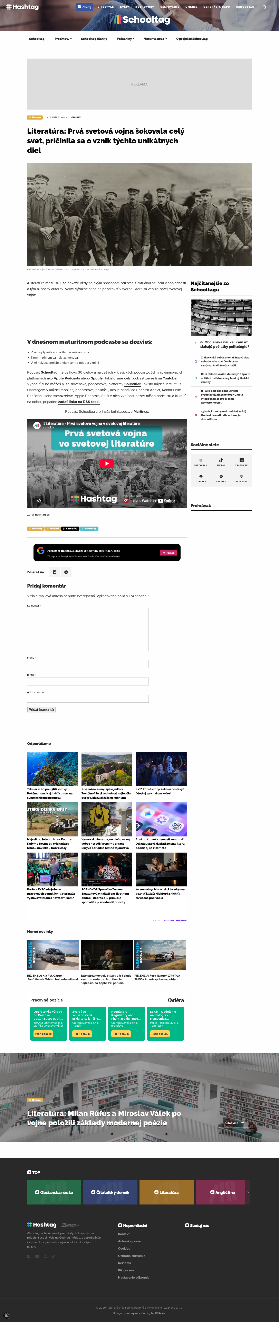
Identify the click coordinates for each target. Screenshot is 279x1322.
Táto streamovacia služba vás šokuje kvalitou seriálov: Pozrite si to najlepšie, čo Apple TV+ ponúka (106, 979)
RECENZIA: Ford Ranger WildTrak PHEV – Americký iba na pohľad (157, 977)
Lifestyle (106, 7)
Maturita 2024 (154, 39)
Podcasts (242, 481)
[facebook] (28, 1256)
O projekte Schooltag (192, 39)
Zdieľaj (86, 7)
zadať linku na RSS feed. (79, 401)
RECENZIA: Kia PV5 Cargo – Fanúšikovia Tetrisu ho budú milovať (52, 977)
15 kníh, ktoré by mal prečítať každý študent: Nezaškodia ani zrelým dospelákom (223, 415)
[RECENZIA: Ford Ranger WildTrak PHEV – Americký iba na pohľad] (160, 954)
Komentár (34, 605)
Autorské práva (129, 1241)
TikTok (221, 465)
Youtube (169, 378)
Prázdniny (124, 39)
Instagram (201, 465)
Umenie (191, 7)
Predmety (62, 39)
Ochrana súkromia (131, 1256)
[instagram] (45, 1256)
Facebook (241, 465)
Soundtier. (132, 384)
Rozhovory (144, 7)
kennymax (133, 1313)
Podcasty (37, 528)
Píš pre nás (126, 1270)
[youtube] (37, 1256)
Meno (31, 657)
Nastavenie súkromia (134, 1277)
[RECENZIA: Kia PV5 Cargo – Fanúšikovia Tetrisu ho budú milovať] (53, 954)
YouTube (200, 481)
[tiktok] (53, 1256)
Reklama (124, 1263)
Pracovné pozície (46, 1000)
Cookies (124, 1248)
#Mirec (76, 117)
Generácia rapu (216, 7)
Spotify (97, 378)
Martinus (141, 411)
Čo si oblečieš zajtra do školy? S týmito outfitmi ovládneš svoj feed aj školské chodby (225, 378)
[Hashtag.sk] (22, 7)
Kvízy (124, 7)
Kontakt (123, 1234)
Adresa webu (35, 692)
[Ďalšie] (248, 1192)
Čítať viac (232, 1123)
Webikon (160, 1313)
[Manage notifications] (6, 1315)
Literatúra (71, 528)
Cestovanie (169, 7)
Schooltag (245, 7)
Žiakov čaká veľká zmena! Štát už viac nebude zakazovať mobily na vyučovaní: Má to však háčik (225, 361)
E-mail (31, 674)
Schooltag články (94, 39)
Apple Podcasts (67, 378)
